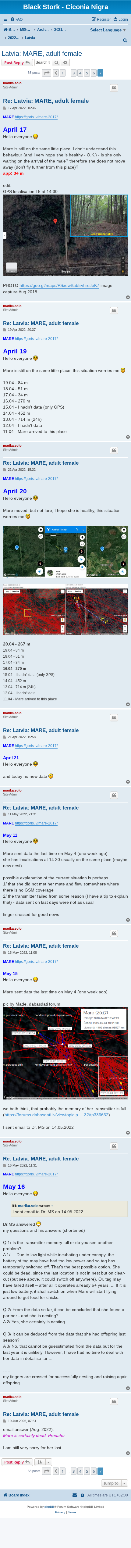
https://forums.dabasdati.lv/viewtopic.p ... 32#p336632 (56, 1114)
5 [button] (87, 73)
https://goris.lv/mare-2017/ (36, 117)
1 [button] (63, 73)
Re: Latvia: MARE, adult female (46, 101)
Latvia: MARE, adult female (42, 53)
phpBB (49, 1506)
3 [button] (74, 73)
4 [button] (80, 73)
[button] (46, 73)
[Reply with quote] (114, 87)
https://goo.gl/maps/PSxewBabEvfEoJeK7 (59, 285)
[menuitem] (16, 20)
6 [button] (94, 73)
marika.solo (12, 83)
